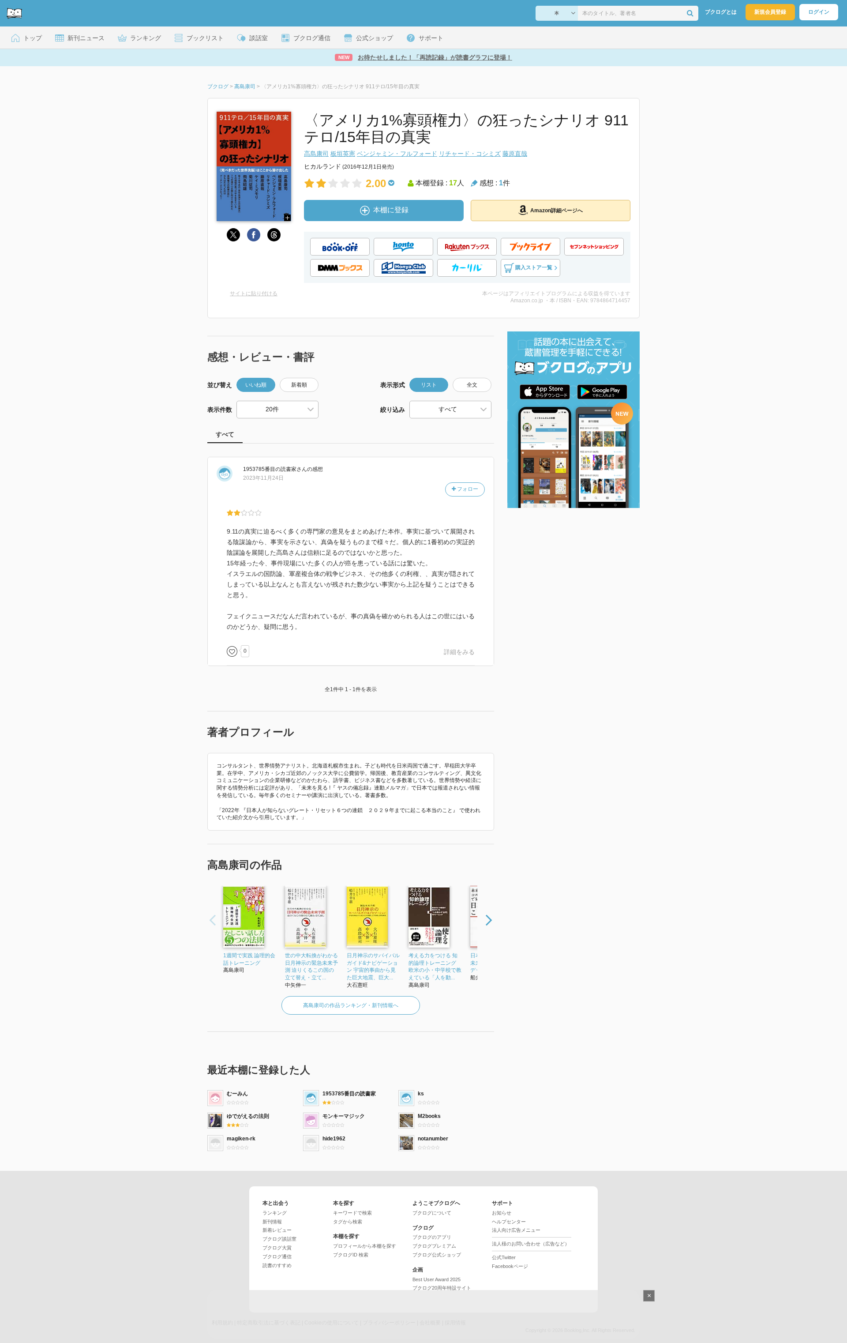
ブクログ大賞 (277, 1247)
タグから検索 (347, 1221)
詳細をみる (459, 651)
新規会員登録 (770, 12)
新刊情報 (272, 1221)
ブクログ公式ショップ (436, 1254)
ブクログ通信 (277, 1256)
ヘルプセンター (509, 1221)
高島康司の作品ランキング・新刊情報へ (350, 1005)
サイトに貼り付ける (253, 293)
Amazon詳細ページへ (556, 210)
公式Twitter (504, 1257)
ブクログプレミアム (434, 1246)
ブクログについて (431, 1212)
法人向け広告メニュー (516, 1230)
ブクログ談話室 (279, 1238)
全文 (472, 385)
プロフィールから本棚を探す (364, 1246)
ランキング (274, 1212)
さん (275, 469)
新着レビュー (277, 1230)
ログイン (818, 12)
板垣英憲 (342, 153)
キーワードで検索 (352, 1212)
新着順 (299, 385)
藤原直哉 (514, 153)
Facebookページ (510, 1266)
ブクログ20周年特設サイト (441, 1287)
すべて (225, 434)
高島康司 (316, 153)
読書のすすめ (277, 1265)
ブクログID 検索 (350, 1254)
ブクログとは (721, 12)
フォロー (467, 489)
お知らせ (501, 1212)
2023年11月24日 (263, 478)
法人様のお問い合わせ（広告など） (531, 1243)
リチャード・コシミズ (470, 153)
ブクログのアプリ (431, 1237)
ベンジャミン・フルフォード (397, 153)
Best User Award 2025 (436, 1279)
